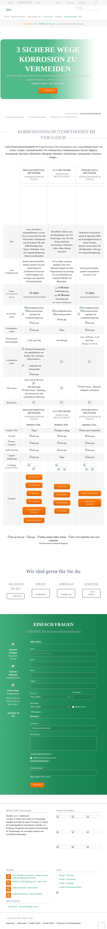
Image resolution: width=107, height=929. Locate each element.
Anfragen (48, 91)
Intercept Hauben (90, 502)
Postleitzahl (76, 692)
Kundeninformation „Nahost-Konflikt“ (27, 894)
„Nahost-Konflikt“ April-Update (24, 888)
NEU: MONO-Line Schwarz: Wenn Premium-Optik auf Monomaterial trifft (30, 876)
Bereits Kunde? (80, 707)
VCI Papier (62, 511)
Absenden (37, 785)
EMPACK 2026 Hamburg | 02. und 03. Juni (29, 882)
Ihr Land (33, 693)
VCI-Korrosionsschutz (37, 117)
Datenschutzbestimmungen (39, 761)
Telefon (32, 670)
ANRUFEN (16, 596)
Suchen (98, 8)
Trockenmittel (34, 520)
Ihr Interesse (34, 723)
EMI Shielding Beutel (34, 511)
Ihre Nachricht (35, 734)
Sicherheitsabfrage (36, 768)
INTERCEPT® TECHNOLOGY (63, 117)
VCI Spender (62, 503)
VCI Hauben (61, 495)
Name (32, 660)
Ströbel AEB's (48, 923)
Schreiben (40, 595)
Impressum (10, 923)
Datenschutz (22, 923)
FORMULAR (66, 595)
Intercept (89, 493)
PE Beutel (34, 493)
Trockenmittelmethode (15, 117)
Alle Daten (91, 593)
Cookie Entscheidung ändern (70, 887)
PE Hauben (34, 501)
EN (96, 2)
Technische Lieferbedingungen (69, 923)
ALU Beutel (34, 477)
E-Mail (33, 681)
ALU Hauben (34, 485)
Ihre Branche (34, 703)
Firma (32, 649)
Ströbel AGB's (34, 923)
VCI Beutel (62, 487)
